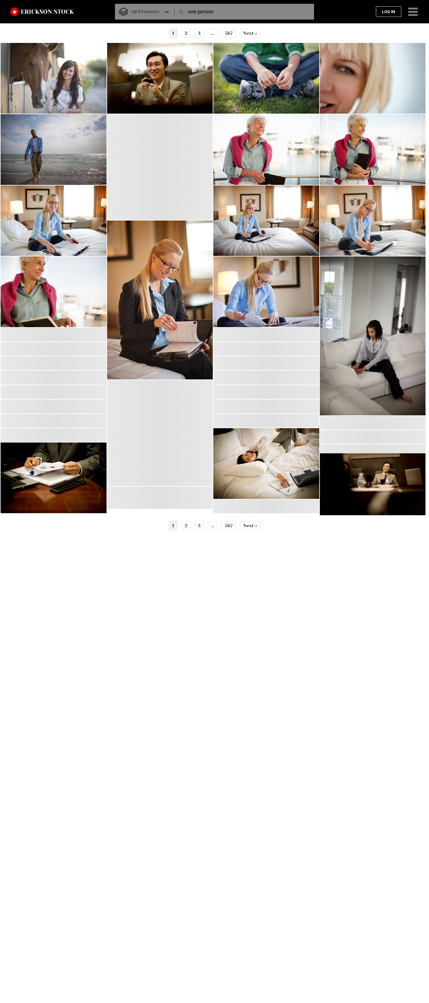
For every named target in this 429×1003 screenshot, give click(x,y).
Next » (250, 33)
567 (229, 33)
